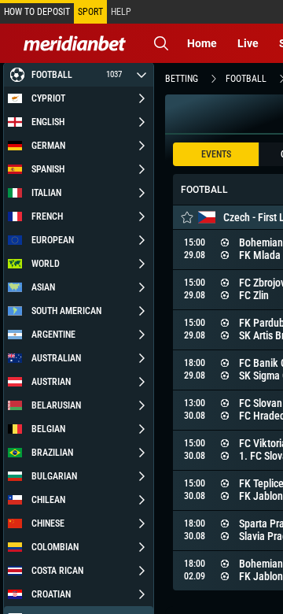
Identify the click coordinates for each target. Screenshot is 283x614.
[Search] (161, 43)
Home (202, 43)
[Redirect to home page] (74, 43)
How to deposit (37, 11)
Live (248, 43)
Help (121, 11)
